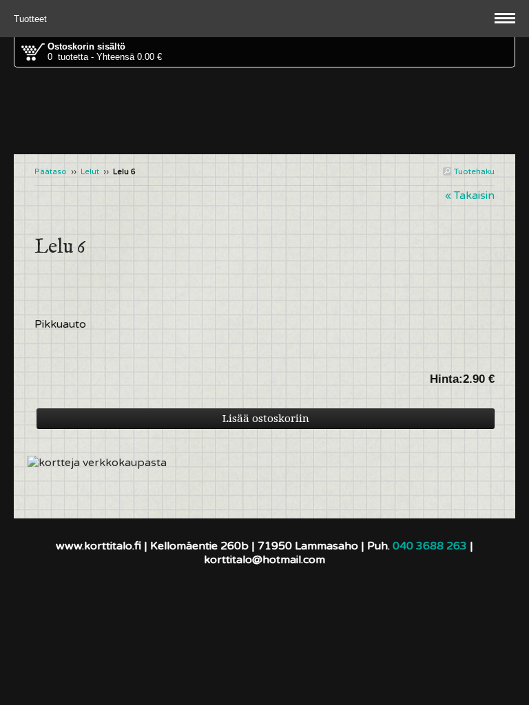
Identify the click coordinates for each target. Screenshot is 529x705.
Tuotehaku (473, 171)
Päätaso (50, 171)
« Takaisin (470, 195)
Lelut (90, 171)
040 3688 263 (430, 546)
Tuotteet (32, 19)
